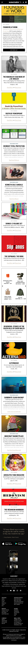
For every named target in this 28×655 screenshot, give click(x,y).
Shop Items (18, 87)
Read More (10, 87)
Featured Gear (14, 143)
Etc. (3, 605)
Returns (4, 612)
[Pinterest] (20, 590)
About (3, 619)
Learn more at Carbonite (14, 411)
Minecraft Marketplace (14, 436)
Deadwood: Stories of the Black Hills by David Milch (14, 327)
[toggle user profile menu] (23, 2)
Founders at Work (10, 27)
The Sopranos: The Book (14, 256)
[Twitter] (7, 590)
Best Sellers (17, 600)
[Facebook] (14, 590)
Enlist (3, 623)
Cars (3, 601)
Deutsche (16, 612)
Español (16, 610)
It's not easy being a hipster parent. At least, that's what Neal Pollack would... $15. (14, 366)
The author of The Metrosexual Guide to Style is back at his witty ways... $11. (14, 116)
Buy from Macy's (14, 198)
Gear (3, 599)
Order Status (5, 610)
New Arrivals (17, 599)
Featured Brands (18, 601)
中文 (15, 615)
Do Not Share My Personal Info (18, 624)
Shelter (4, 603)
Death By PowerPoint (14, 113)
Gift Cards (17, 604)
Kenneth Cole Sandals (14, 184)
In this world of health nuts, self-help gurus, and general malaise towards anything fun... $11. (14, 513)
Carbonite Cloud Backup (14, 397)
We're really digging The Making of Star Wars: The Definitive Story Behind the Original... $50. (14, 82)
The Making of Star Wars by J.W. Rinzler (14, 78)
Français (16, 611)
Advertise (4, 620)
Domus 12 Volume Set (14, 223)
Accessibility (17, 622)
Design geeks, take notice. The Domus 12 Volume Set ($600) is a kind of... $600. (14, 226)
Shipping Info (5, 614)
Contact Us (5, 611)
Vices (3, 604)
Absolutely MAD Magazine (14, 475)
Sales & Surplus (18, 603)
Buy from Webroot (14, 160)
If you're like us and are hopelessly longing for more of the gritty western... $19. (14, 332)
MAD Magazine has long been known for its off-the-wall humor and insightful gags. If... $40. (14, 478)
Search (20, 2)
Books (7, 24)
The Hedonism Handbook (14, 509)
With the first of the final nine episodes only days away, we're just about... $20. (14, 259)
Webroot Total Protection (14, 146)
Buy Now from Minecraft (14, 450)
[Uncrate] (14, 2)
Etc (4, 24)
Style (3, 600)
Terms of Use (17, 619)
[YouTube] (10, 590)
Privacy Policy (18, 620)
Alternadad (14, 363)
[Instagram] (17, 590)
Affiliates (4, 622)
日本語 (15, 614)
